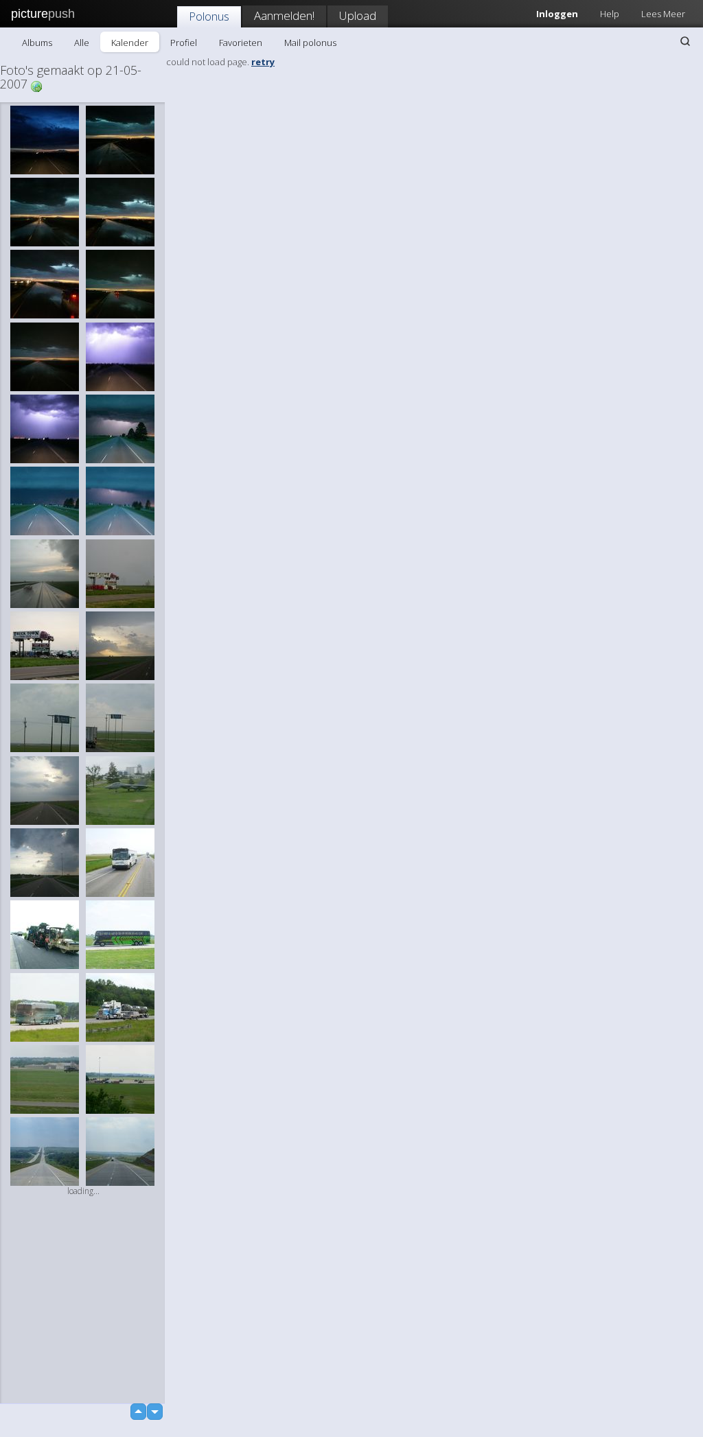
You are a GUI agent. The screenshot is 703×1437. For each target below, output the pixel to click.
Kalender (129, 42)
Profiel (183, 42)
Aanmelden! (284, 15)
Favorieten (240, 42)
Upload (357, 15)
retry (263, 62)
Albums (37, 42)
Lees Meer (663, 14)
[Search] (685, 41)
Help (609, 14)
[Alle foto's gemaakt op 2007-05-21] (36, 85)
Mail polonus (310, 42)
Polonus (209, 16)
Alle (81, 42)
